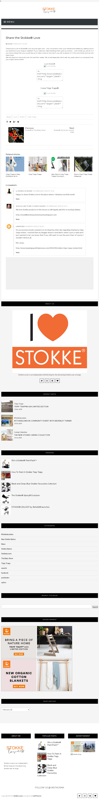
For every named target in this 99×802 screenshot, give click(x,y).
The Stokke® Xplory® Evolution (25, 495)
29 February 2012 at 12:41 (57, 206)
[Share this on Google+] (14, 122)
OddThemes (37, 796)
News (3, 544)
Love (15, 117)
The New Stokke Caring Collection (32, 435)
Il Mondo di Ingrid (24, 191)
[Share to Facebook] (7, 122)
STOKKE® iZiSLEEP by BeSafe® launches (30, 507)
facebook (4, 573)
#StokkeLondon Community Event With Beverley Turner (43, 421)
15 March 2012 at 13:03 (34, 226)
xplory (3, 582)
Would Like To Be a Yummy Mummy (31, 206)
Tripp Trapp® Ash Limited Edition (31, 407)
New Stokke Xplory (8, 539)
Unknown (20, 226)
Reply (17, 199)
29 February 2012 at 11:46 (43, 191)
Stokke (22, 117)
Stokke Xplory (6, 549)
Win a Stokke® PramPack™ (24, 460)
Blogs (9, 44)
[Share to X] (10, 122)
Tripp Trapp (31, 117)
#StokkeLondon (20, 418)
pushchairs (5, 578)
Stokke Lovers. (19, 796)
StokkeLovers (6, 554)
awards (4, 568)
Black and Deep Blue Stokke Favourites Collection (34, 484)
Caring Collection (20, 432)
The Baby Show (7, 558)
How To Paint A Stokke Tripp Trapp (27, 472)
